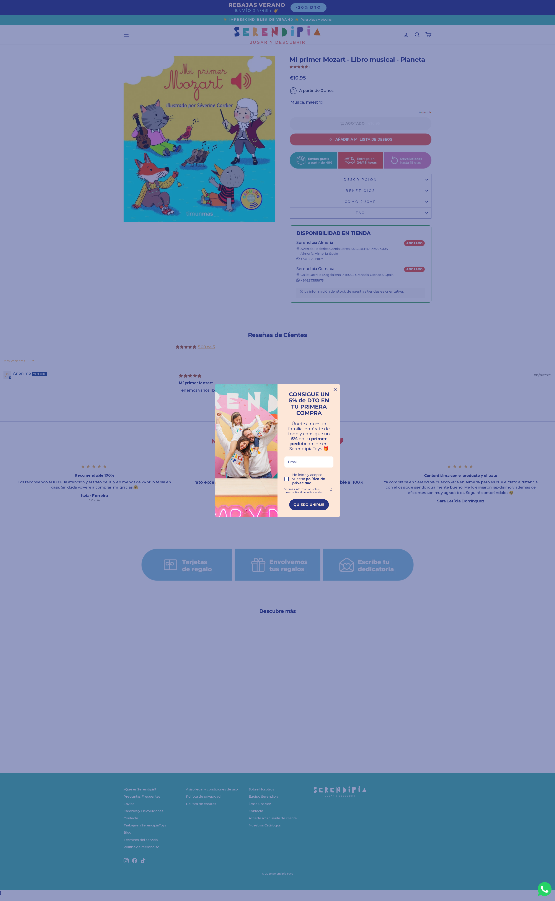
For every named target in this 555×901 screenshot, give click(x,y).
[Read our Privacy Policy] (330, 489)
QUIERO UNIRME (309, 505)
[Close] (335, 389)
